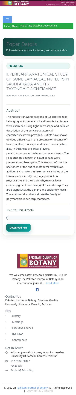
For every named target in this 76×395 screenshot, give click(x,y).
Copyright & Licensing (40, 390)
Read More (52, 283)
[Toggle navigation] (7, 19)
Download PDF (18, 227)
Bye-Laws (17, 334)
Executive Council (22, 328)
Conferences (19, 340)
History (16, 316)
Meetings (17, 322)
